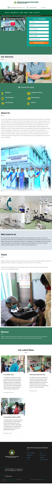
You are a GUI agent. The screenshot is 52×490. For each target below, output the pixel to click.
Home (2, 12)
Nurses (13, 69)
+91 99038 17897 (32, 7)
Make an (39, 19)
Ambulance (39, 69)
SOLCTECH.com (46, 479)
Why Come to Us (15, 12)
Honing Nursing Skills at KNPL (12, 417)
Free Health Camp (9, 374)
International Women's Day (37, 374)
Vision (21, 12)
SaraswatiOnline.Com (12, 481)
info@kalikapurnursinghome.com (17, 7)
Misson (26, 12)
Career (30, 12)
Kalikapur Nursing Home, (11, 479)
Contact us (37, 12)
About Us (7, 12)
